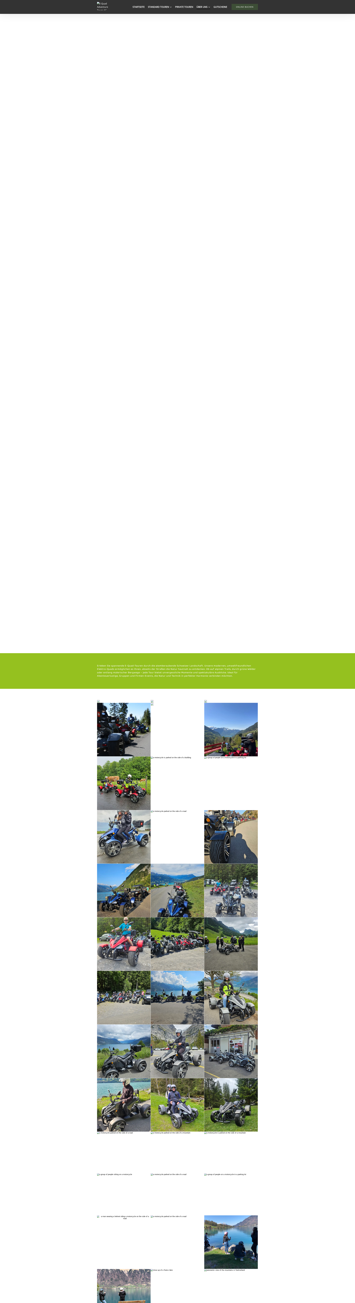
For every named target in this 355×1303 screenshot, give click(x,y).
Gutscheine (220, 6)
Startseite (139, 6)
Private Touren (184, 6)
